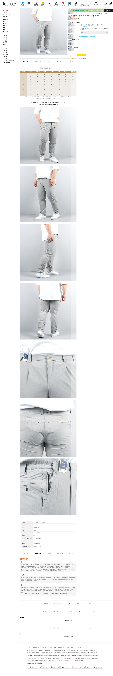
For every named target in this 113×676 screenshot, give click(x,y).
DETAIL (45, 611)
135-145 (5, 27)
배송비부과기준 (84, 29)
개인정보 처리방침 (51, 647)
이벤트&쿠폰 (6, 62)
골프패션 (5, 49)
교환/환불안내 (37, 61)
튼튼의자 (5, 16)
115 (4, 21)
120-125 (5, 23)
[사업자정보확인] (72, 652)
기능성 (100, 13)
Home (93, 13)
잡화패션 (5, 57)
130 (4, 25)
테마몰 (5, 51)
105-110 (5, 19)
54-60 (5, 43)
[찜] (87, 55)
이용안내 (35, 647)
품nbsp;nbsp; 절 (76, 47)
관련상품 (48, 61)
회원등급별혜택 (84, 26)
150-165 (5, 29)
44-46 (5, 39)
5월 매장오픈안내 (85, 5)
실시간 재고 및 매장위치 (84, 36)
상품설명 (25, 61)
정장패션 (5, 55)
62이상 (5, 45)
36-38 (5, 35)
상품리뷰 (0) (60, 61)
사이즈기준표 (92, 36)
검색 (90, 3)
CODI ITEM (69, 611)
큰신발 (5, 59)
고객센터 (80, 647)
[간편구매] (81, 55)
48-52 (5, 41)
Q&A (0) (71, 553)
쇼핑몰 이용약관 (42, 647)
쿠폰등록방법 (73, 647)
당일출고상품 (6, 14)
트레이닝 (5, 53)
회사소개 (29, 647)
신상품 (5, 12)
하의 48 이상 (105, 13)
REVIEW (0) (81, 611)
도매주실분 (66, 647)
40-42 (5, 37)
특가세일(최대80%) (8, 60)
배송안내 (60, 647)
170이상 (5, 31)
